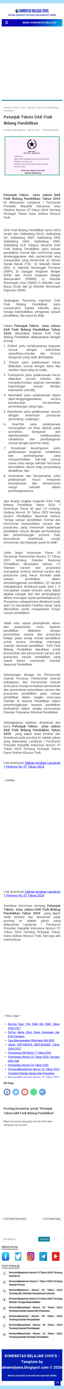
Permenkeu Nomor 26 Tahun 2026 (28, 1065)
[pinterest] (24, 1092)
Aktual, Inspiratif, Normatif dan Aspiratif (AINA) (32, 1375)
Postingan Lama (52, 1219)
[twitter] (15, 1092)
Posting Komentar (50, 130)
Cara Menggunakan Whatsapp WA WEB (31, 1040)
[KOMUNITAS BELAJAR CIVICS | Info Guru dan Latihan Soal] (32, 10)
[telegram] (42, 1092)
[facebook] (7, 1092)
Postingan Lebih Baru (15, 1219)
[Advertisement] (32, 64)
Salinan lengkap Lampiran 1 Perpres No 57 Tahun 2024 (32, 765)
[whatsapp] (33, 1092)
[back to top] (57, 1382)
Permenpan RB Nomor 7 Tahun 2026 (29, 1052)
